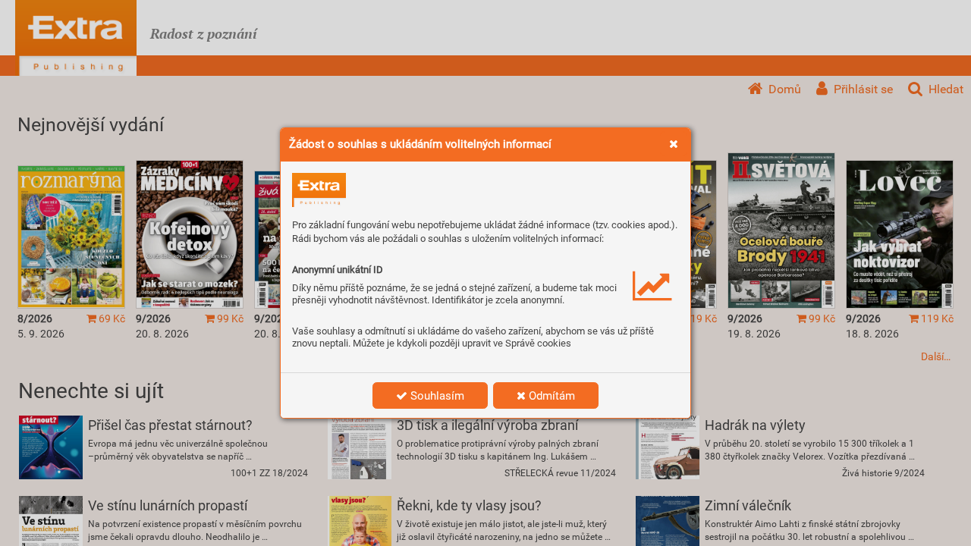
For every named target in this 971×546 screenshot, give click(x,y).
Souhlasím (435, 396)
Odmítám (550, 396)
